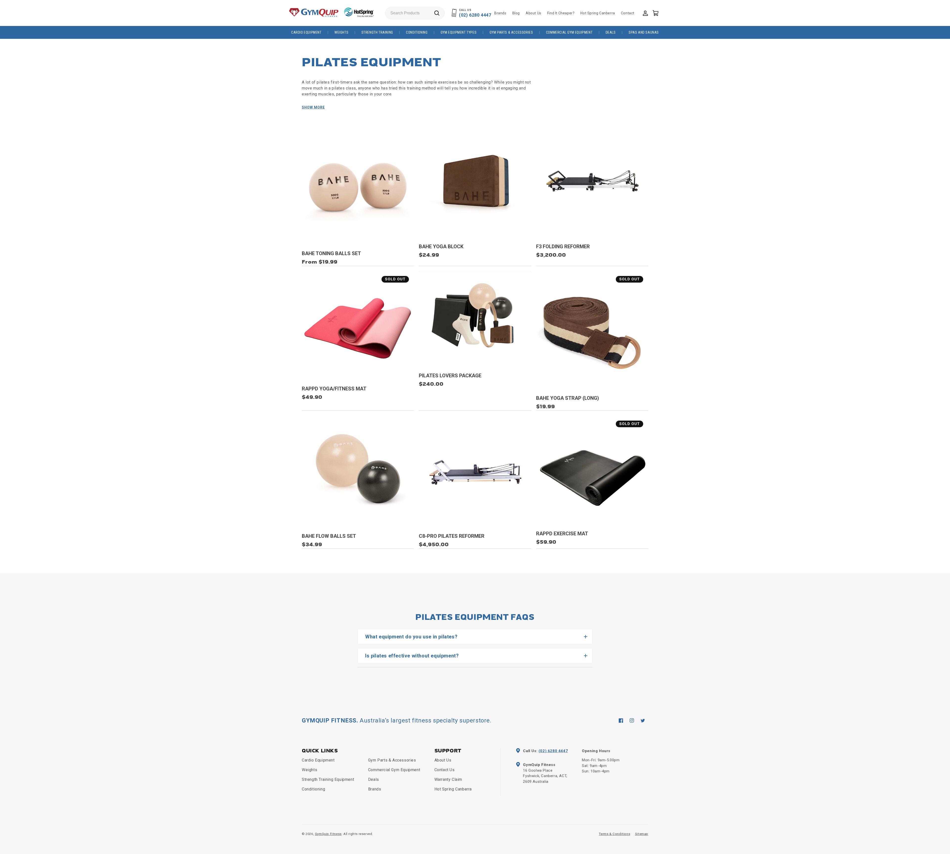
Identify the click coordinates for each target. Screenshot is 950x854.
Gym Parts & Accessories (511, 32)
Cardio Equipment (306, 32)
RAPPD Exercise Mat (562, 534)
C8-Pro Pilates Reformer (451, 536)
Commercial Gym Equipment (569, 32)
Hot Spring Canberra (453, 789)
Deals (611, 32)
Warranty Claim (448, 779)
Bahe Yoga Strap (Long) (567, 398)
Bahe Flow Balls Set (329, 536)
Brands (374, 789)
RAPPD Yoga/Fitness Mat (334, 389)
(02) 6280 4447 (475, 15)
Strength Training (377, 32)
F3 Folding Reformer (563, 246)
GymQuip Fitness (328, 834)
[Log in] (645, 12)
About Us (442, 760)
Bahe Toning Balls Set (331, 253)
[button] (655, 12)
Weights (341, 32)
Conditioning (417, 32)
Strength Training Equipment (328, 779)
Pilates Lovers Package (450, 376)
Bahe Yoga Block (441, 246)
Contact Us (444, 769)
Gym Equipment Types (458, 32)
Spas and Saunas (644, 32)
